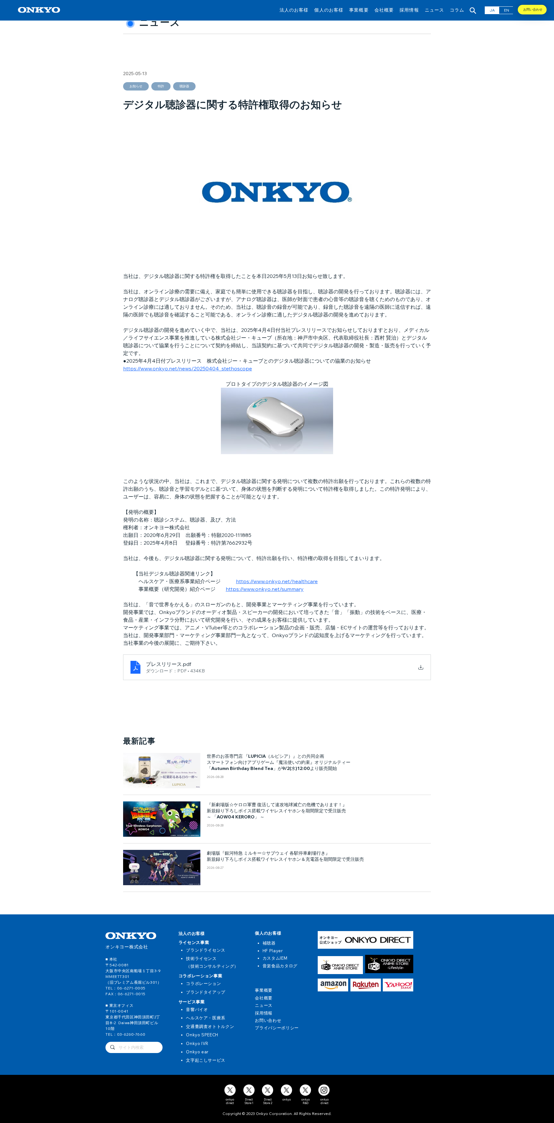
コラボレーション (203, 983)
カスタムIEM (275, 958)
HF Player (273, 950)
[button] (294, 10)
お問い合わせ (268, 1020)
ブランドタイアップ (205, 992)
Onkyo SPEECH (202, 1034)
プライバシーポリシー (277, 1027)
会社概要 (264, 997)
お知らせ (136, 86)
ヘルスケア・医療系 (205, 1017)
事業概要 (264, 990)
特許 (161, 86)
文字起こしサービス (205, 1060)
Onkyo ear (197, 1051)
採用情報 (264, 1012)
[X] (230, 1090)
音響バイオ (197, 1009)
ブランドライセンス (205, 950)
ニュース (264, 1005)
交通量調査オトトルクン (210, 1026)
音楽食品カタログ (280, 965)
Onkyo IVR (197, 1043)
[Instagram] (324, 1090)
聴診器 (184, 86)
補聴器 (269, 943)
